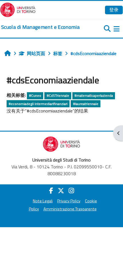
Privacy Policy (68, 201)
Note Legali (43, 201)
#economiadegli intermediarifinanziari (38, 103)
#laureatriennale (85, 103)
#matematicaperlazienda (93, 95)
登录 (113, 9)
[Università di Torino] (18, 9)
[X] (60, 191)
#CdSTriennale (58, 95)
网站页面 (36, 53)
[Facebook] (51, 191)
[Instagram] (71, 191)
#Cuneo (35, 95)
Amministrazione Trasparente (70, 209)
